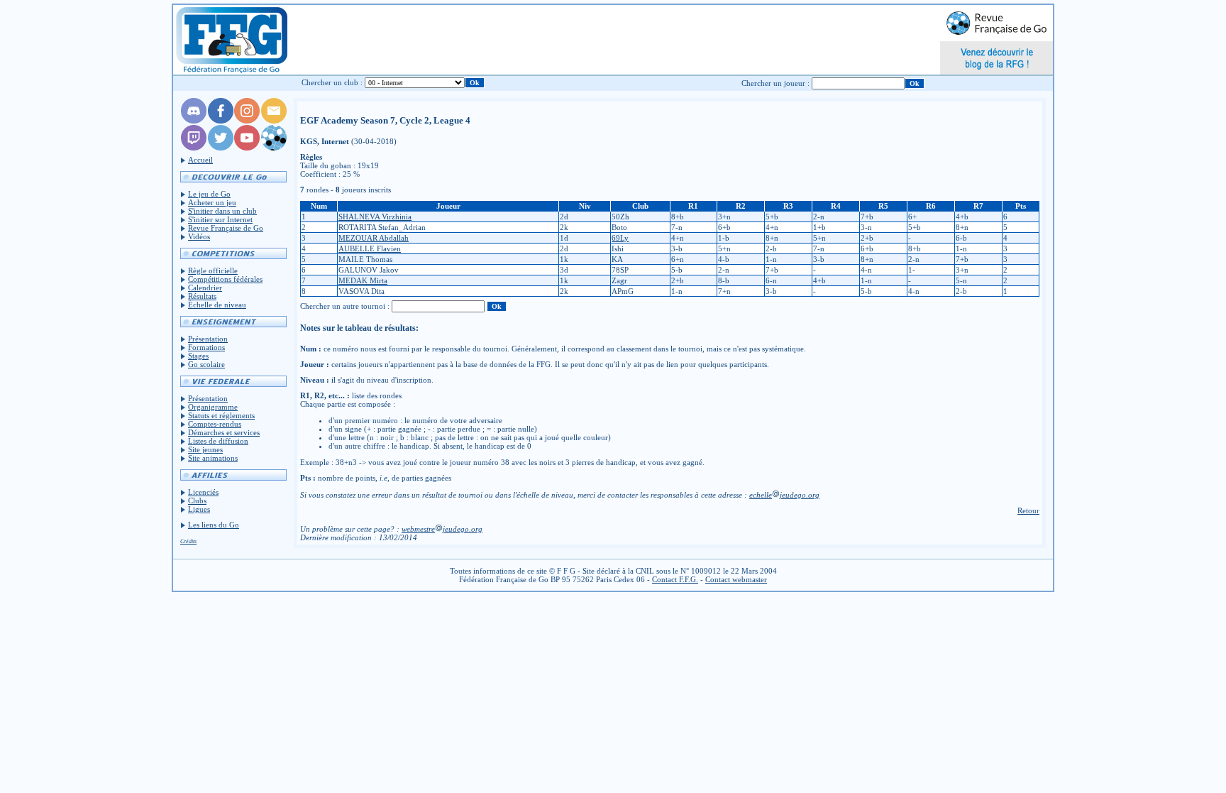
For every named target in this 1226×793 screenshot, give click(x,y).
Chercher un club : (332, 82)
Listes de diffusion (218, 441)
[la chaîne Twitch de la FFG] (193, 147)
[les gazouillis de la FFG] (220, 147)
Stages (198, 355)
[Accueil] (231, 40)
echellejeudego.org (784, 495)
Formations (206, 347)
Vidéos (199, 236)
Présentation (208, 338)
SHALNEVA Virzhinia (375, 216)
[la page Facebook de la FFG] (220, 120)
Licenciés (203, 492)
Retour (1028, 510)
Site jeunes (205, 449)
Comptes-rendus (214, 424)
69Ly (620, 238)
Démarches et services (224, 432)
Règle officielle (213, 270)
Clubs (197, 500)
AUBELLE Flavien (369, 248)
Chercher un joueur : (775, 83)
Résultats (202, 296)
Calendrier (205, 287)
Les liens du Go (213, 524)
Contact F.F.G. (675, 579)
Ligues (199, 509)
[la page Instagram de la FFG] (247, 120)
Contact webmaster (736, 579)
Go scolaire (206, 364)
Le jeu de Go (209, 194)
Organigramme (213, 407)
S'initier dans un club (222, 211)
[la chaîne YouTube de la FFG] (247, 147)
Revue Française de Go (225, 228)
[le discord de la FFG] (193, 120)
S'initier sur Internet (220, 219)
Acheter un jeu (212, 202)
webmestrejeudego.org (442, 529)
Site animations (213, 458)
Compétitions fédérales (225, 279)
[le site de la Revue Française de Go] (274, 147)
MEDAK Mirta (362, 280)
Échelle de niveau (217, 304)
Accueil (200, 159)
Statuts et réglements (221, 415)
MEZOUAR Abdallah (373, 238)
